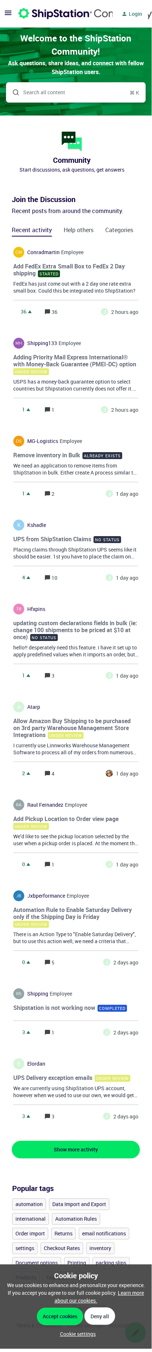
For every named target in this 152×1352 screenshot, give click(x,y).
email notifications (104, 1233)
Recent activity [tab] (32, 230)
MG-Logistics (42, 441)
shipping (37, 993)
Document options (36, 1262)
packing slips (111, 1262)
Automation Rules (76, 1218)
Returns (63, 1233)
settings (24, 1248)
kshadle (36, 525)
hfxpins (36, 609)
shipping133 (42, 343)
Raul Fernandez (45, 804)
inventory (100, 1248)
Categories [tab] (119, 230)
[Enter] (13, 92)
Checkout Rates (62, 1248)
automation (29, 1204)
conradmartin (43, 252)
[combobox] (76, 92)
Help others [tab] (78, 230)
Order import (30, 1233)
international (30, 1218)
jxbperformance (46, 895)
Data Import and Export (79, 1204)
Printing (76, 1262)
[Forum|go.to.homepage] (61, 14)
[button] (76, 1333)
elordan (36, 1063)
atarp (33, 707)
